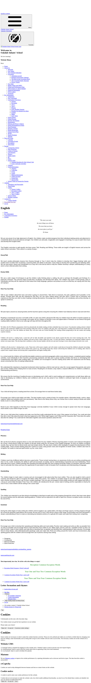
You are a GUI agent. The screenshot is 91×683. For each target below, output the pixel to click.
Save (16, 681)
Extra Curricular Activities (18, 163)
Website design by (12, 607)
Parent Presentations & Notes (16, 125)
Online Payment (15, 176)
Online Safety (12, 156)
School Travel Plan (13, 132)
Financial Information (14, 90)
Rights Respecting (13, 130)
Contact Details (12, 200)
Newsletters (11, 143)
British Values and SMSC (15, 85)
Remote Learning (13, 128)
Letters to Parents (13, 151)
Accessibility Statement (14, 595)
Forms (13, 171)
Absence (13, 168)
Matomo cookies (9, 658)
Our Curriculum (12, 98)
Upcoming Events (13, 141)
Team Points (11, 186)
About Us (7, 68)
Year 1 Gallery (15, 192)
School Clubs (11, 160)
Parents (6, 146)
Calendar (10, 140)
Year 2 (13, 106)
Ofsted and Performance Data (16, 87)
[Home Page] (11, 46)
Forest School (12, 117)
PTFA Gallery (12, 92)
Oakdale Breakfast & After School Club (22, 162)
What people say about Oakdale (17, 88)
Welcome (10, 69)
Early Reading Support (17, 109)
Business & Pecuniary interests (20, 77)
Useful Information (13, 167)
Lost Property (11, 152)
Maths (13, 114)
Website (10, 136)
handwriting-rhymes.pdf (11, 589)
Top (2, 610)
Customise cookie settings (22, 628)
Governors (11, 74)
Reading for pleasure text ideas (20, 111)
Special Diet (14, 179)
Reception (14, 103)
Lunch (13, 173)
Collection (14, 170)
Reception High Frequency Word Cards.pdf (16, 568)
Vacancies (10, 93)
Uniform (10, 165)
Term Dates (11, 144)
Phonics (13, 108)
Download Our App (10, 202)
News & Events (8, 138)
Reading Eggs (5, 429)
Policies (7, 594)
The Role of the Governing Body (20, 79)
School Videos (12, 195)
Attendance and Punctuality (15, 184)
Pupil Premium (12, 127)
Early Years (14, 116)
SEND (10, 133)
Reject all (3, 628)
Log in (6, 203)
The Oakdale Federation (14, 72)
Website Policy (12, 599)
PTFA (9, 159)
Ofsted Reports (12, 119)
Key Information (9, 95)
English (13, 112)
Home (6, 66)
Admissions (11, 96)
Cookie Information (13, 597)
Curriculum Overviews (14, 100)
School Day (14, 178)
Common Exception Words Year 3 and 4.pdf (16, 581)
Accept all (10, 628)
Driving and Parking (13, 120)
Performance (11, 122)
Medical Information (17, 175)
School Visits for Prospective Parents (18, 181)
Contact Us (7, 199)
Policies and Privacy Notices (16, 124)
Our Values (11, 71)
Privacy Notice (15, 82)
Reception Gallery (16, 191)
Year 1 (13, 104)
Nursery (13, 101)
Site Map (6, 592)
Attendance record (16, 76)
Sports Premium (12, 135)
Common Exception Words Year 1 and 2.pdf (16, 575)
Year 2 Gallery (15, 194)
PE (9, 157)
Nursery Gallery (15, 189)
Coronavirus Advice (13, 148)
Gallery (10, 187)
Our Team (11, 84)
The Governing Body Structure (20, 80)
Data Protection (12, 149)
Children (6, 183)
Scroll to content (5, 13)
